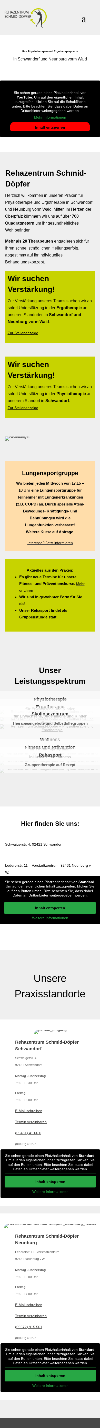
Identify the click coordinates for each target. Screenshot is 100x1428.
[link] (26, 18)
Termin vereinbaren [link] (31, 1122)
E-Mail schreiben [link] (28, 1111)
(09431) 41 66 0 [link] (28, 1133)
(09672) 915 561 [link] (28, 1327)
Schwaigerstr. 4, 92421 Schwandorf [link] (34, 844)
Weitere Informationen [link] (50, 918)
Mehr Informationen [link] (50, 117)
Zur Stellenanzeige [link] (23, 333)
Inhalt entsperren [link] (50, 127)
